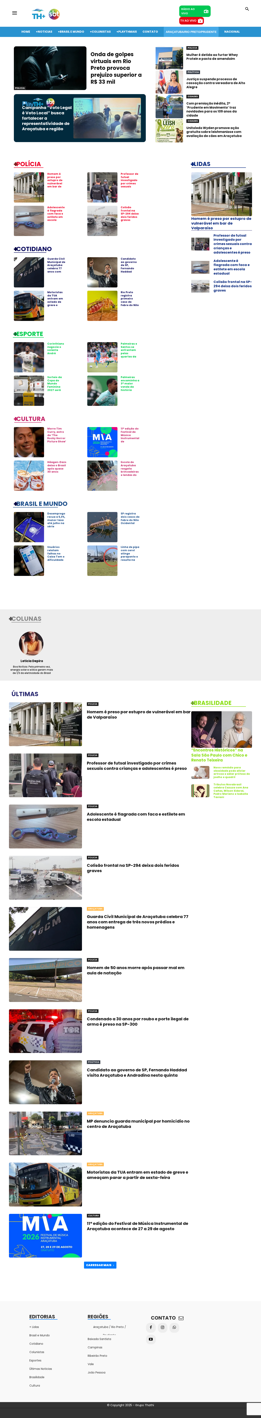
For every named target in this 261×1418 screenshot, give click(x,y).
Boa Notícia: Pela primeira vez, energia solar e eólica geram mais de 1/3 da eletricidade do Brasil (31, 670)
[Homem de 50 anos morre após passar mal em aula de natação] (45, 980)
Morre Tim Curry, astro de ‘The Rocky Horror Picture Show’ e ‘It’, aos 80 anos (56, 438)
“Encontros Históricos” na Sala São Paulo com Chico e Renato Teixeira (219, 755)
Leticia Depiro (32, 661)
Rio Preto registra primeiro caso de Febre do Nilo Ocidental (130, 300)
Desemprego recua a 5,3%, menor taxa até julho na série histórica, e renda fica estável (56, 525)
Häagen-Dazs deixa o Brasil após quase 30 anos (56, 466)
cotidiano (34, 249)
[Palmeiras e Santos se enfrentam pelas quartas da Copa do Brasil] (102, 357)
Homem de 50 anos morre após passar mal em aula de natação (136, 970)
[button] (247, 9)
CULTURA (30, 418)
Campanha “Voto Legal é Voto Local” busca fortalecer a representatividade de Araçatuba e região (47, 118)
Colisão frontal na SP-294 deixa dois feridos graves (130, 214)
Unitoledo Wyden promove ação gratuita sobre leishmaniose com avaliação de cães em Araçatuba (214, 132)
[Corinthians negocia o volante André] (29, 357)
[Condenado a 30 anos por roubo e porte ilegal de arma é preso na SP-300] (45, 1031)
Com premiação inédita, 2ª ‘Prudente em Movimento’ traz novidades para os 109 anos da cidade (211, 109)
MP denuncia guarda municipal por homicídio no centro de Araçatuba (138, 1123)
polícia (28, 164)
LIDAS (202, 164)
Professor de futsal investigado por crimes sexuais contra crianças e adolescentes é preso (130, 186)
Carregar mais (99, 1265)
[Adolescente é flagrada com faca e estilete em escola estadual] (29, 221)
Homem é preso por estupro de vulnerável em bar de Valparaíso (55, 181)
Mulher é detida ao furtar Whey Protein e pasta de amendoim (212, 57)
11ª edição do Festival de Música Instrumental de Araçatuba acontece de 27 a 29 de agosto (137, 1226)
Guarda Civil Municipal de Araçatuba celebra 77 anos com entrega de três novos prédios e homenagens (56, 271)
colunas (26, 618)
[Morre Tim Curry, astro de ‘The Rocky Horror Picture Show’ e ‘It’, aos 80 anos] (29, 442)
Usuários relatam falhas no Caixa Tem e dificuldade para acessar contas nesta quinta (56, 558)
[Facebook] (151, 1328)
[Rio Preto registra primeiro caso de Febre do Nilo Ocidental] (102, 306)
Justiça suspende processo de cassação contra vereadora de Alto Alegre (215, 83)
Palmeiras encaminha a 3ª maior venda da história (130, 383)
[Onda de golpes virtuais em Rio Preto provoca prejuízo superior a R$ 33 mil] (50, 68)
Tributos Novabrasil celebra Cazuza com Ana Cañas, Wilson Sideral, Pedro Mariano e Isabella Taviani (230, 791)
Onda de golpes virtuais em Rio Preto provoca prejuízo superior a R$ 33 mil (116, 68)
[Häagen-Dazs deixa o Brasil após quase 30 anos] (29, 476)
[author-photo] (31, 643)
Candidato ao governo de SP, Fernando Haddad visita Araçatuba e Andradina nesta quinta (130, 271)
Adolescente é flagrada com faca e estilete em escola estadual (56, 215)
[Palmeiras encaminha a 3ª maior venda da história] (102, 391)
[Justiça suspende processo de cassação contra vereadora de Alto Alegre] (169, 82)
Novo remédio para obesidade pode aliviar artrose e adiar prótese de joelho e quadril (231, 772)
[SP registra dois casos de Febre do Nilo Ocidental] (102, 527)
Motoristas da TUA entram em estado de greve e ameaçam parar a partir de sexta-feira (55, 305)
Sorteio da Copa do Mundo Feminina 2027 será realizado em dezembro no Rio (56, 388)
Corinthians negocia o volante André (55, 348)
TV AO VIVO (188, 20)
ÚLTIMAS (24, 694)
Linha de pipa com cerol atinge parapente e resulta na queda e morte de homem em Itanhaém (130, 559)
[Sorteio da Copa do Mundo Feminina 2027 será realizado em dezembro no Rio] (29, 391)
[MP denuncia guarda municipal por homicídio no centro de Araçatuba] (45, 1133)
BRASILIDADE (212, 703)
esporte (29, 333)
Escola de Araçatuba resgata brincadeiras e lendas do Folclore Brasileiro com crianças (130, 474)
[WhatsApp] (174, 1328)
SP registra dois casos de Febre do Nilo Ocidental (130, 518)
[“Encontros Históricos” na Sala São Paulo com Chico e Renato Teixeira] (221, 729)
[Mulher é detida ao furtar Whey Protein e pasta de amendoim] (169, 57)
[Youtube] (151, 1340)
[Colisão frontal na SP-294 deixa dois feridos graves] (102, 221)
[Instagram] (163, 1328)
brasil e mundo (41, 503)
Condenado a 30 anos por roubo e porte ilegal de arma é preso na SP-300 (138, 1021)
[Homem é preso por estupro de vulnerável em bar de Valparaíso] (29, 187)
